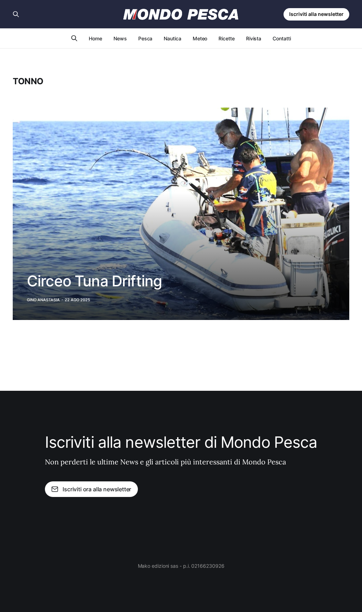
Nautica (172, 38)
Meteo (200, 38)
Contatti (282, 38)
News (120, 38)
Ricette (226, 38)
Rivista (253, 38)
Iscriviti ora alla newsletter (97, 489)
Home (95, 38)
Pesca (145, 38)
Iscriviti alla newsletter (316, 14)
